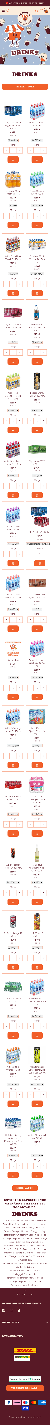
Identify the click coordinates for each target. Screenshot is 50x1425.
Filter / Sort (25, 87)
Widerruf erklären (25, 1388)
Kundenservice (12, 1335)
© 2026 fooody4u (15, 1417)
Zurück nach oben (25, 1294)
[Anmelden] (36, 11)
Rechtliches (10, 1322)
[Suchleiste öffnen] (8, 11)
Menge (13, 145)
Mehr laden (25, 1188)
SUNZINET (37, 1417)
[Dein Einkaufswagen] (46, 11)
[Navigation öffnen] (3, 11)
